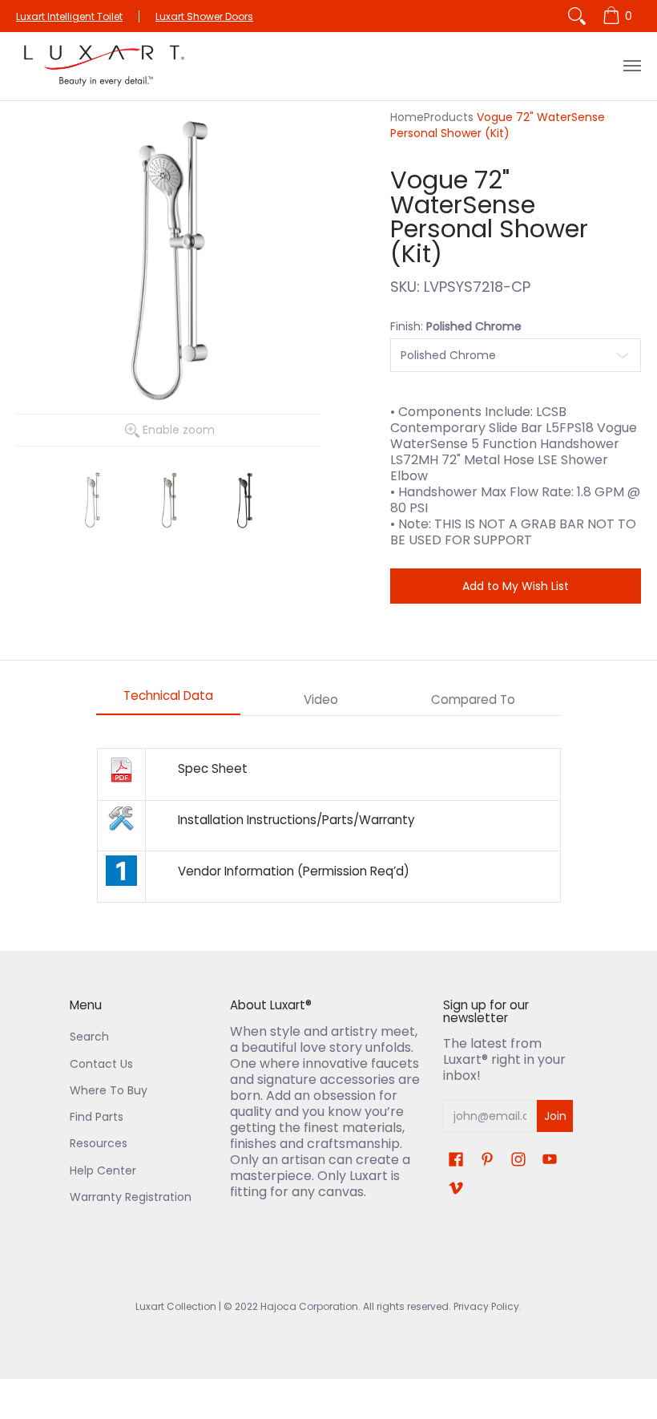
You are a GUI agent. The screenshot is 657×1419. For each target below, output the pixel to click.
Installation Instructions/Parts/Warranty (296, 819)
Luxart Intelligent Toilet (69, 16)
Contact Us (101, 1064)
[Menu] (631, 66)
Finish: (456, 326)
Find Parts (96, 1117)
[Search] (576, 16)
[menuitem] (619, 16)
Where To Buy (108, 1090)
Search (89, 1037)
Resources (98, 1143)
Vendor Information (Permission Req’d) (293, 871)
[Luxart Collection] (104, 66)
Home (407, 117)
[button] (456, 1160)
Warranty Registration (130, 1197)
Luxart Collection (175, 1306)
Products (449, 117)
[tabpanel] (328, 825)
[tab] (168, 700)
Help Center (103, 1170)
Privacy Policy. (486, 1306)
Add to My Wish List (515, 586)
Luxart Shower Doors (204, 16)
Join (555, 1116)
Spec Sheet (213, 768)
